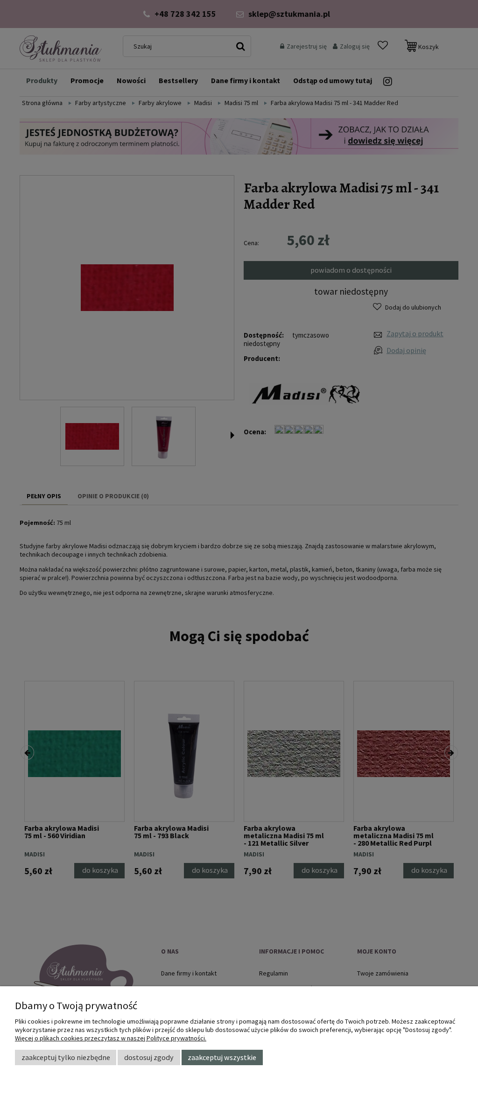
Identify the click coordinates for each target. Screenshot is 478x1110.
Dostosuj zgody (149, 1057)
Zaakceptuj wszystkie (222, 1057)
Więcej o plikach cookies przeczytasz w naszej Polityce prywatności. (110, 1038)
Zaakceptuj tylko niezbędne (65, 1057)
